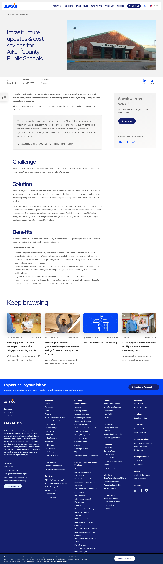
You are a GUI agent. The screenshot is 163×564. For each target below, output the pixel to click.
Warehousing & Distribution (55, 469)
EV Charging (79, 492)
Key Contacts (138, 450)
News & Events (109, 468)
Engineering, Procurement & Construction (84, 483)
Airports (48, 414)
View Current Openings (112, 407)
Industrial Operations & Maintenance (82, 500)
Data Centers (50, 424)
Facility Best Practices (112, 502)
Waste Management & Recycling (86, 455)
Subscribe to (143, 387)
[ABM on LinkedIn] (136, 490)
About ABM (108, 447)
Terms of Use (9, 467)
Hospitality (49, 441)
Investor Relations (110, 458)
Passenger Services (81, 438)
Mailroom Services (81, 431)
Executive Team (109, 451)
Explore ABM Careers (112, 404)
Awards (106, 465)
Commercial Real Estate (53, 421)
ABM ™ (51, 487)
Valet (76, 452)
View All (107, 509)
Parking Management (82, 435)
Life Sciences (50, 448)
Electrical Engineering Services (85, 479)
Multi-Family (49, 452)
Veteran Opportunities (112, 438)
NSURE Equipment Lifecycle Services (84, 533)
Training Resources (141, 446)
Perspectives (12, 14)
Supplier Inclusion (140, 432)
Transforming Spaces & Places (115, 478)
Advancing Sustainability (113, 485)
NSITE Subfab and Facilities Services (84, 523)
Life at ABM (108, 410)
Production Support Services (84, 548)
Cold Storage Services (82, 417)
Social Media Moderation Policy (15, 481)
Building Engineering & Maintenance (82, 473)
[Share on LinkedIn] (133, 142)
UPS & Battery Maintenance (84, 552)
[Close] (159, 558)
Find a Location (9, 412)
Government (49, 431)
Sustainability (50, 494)
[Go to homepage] (10, 6)
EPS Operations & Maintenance (85, 489)
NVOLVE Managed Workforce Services (85, 540)
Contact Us (134, 6)
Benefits (107, 417)
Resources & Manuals (141, 429)
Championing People (111, 481)
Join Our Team (9, 416)
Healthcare (49, 435)
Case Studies (109, 505)
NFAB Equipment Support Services (83, 513)
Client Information (140, 418)
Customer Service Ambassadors (86, 428)
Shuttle (77, 445)
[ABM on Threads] (146, 490)
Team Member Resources (143, 443)
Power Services (80, 545)
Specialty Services (81, 449)
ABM (55, 480)
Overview (48, 404)
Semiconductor (50, 462)
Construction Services (82, 421)
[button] (57, 6)
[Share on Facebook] (127, 142)
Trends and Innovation (112, 498)
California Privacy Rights (12, 470)
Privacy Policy (9, 463)
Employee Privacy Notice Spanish (16, 477)
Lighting (77, 505)
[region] (81, 558)
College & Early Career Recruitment (112, 429)
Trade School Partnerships (113, 434)
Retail (47, 459)
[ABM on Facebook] (141, 490)
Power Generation (51, 455)
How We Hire (108, 414)
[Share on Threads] (120, 142)
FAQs (106, 421)
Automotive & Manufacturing (55, 417)
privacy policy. (62, 562)
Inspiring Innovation (111, 488)
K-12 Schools (49, 445)
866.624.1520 (13, 423)
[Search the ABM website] (145, 6)
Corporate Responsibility (113, 461)
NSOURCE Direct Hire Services (85, 529)
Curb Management (81, 424)
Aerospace (49, 407)
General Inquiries (140, 478)
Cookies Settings (13, 486)
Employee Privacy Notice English (15, 474)
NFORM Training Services (83, 519)
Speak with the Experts (142, 475)
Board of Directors (110, 454)
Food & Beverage (51, 428)
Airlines (47, 410)
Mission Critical (50, 490)
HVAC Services (80, 496)
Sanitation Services (81, 442)
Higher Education (51, 438)
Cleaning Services (81, 411)
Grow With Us (109, 424)
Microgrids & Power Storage (84, 509)
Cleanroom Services (81, 414)
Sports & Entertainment (53, 466)
